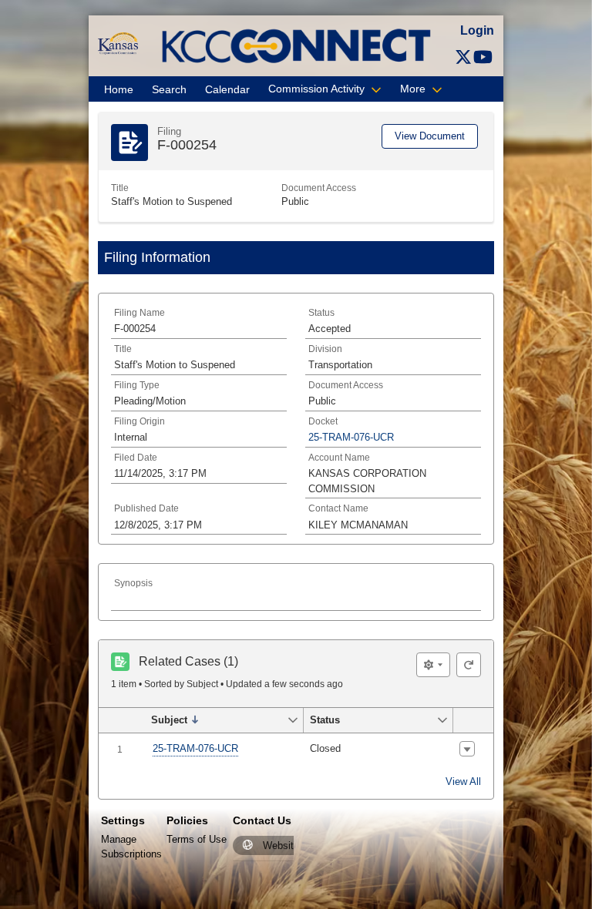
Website (281, 845)
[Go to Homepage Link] (117, 43)
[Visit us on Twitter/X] (463, 57)
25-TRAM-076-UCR (195, 748)
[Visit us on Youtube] (483, 57)
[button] (216, 720)
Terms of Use (196, 839)
